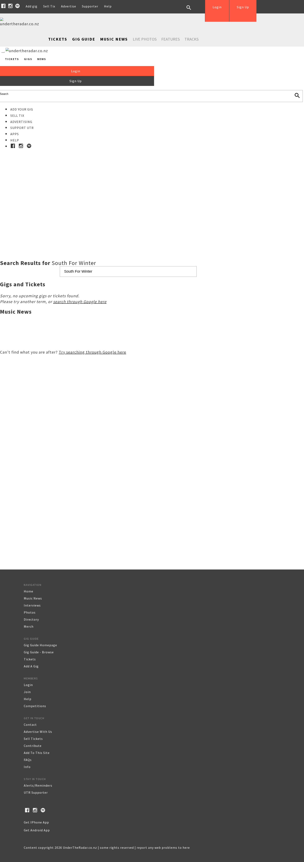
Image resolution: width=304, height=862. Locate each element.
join (27, 692)
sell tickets (33, 739)
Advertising (21, 122)
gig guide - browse (39, 652)
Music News (114, 39)
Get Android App (37, 830)
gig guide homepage (40, 645)
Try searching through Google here (92, 352)
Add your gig (21, 109)
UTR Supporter (36, 792)
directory (31, 619)
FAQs (28, 760)
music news (33, 598)
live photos (145, 39)
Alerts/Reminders (38, 785)
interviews (32, 605)
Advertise (68, 6)
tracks (191, 39)
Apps (14, 134)
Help (108, 6)
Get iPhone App (36, 822)
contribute (33, 746)
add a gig (31, 666)
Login (217, 7)
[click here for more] (152, 194)
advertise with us (38, 732)
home (28, 591)
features (170, 39)
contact (30, 724)
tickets (30, 659)
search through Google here (80, 301)
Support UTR (22, 128)
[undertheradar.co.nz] (20, 23)
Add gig (31, 6)
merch (29, 626)
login (28, 685)
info (27, 767)
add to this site (37, 753)
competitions (35, 706)
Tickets (57, 39)
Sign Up (243, 7)
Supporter (90, 6)
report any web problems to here (163, 847)
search (192, 11)
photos (30, 612)
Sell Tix (49, 6)
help (27, 699)
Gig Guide (83, 39)
